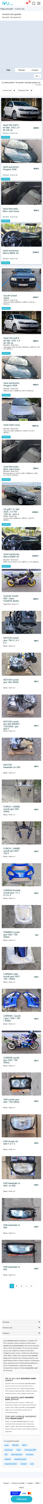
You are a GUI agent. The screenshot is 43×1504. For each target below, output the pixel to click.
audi (31, 1464)
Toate (8, 70)
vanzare (23, 1464)
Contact (6, 1483)
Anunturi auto (7, 90)
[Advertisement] (21, 44)
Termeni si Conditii (17, 1483)
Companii (35, 70)
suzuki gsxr (9, 1450)
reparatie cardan (20, 1459)
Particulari (21, 70)
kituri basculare (16, 1454)
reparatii (7, 1459)
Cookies (30, 1483)
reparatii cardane (11, 1464)
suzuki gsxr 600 (30, 1450)
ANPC (37, 1483)
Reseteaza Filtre (23, 90)
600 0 (24, 1445)
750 (6, 1454)
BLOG (21, 1487)
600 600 (15, 1445)
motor (19, 1450)
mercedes (29, 1454)
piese (6, 1445)
